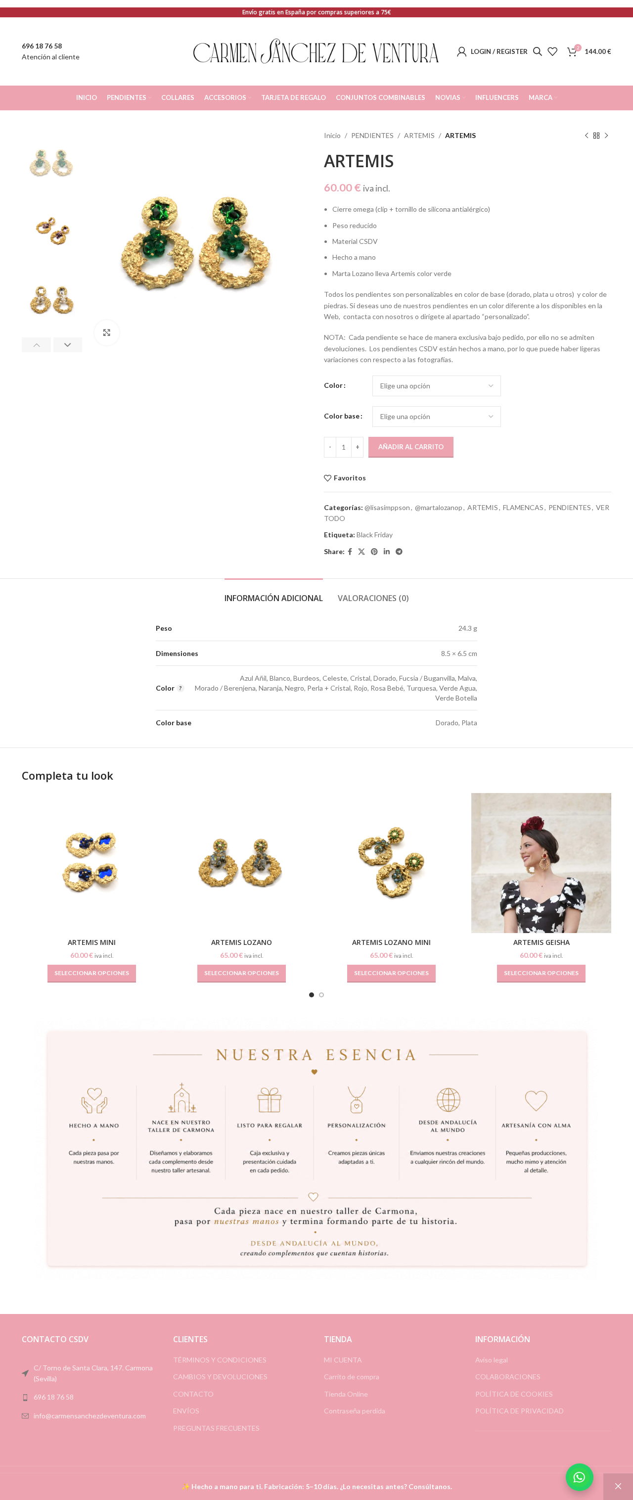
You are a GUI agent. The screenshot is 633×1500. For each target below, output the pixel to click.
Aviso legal (491, 1360)
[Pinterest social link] (374, 552)
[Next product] (606, 136)
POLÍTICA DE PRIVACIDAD (519, 1410)
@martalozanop (438, 507)
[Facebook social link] (350, 552)
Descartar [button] (618, 1486)
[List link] (90, 1397)
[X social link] (361, 552)
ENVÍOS (186, 1410)
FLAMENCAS (523, 507)
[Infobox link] (51, 52)
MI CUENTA (343, 1360)
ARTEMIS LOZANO (241, 942)
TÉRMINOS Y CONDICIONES (220, 1360)
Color (333, 385)
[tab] (274, 593)
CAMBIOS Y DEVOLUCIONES (220, 1376)
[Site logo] (316, 51)
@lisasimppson (387, 507)
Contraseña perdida (354, 1410)
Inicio (332, 135)
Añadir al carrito (411, 447)
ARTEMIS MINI (92, 942)
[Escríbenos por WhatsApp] (579, 1477)
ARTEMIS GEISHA (541, 942)
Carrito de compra (351, 1376)
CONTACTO (193, 1394)
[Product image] (92, 863)
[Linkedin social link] (387, 552)
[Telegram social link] (399, 552)
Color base (342, 416)
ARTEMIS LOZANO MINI (391, 942)
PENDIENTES (372, 135)
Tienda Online (346, 1394)
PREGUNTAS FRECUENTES (216, 1428)
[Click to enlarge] (106, 332)
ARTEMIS (419, 135)
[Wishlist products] (552, 51)
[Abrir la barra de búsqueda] (538, 51)
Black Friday (375, 534)
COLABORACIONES (508, 1376)
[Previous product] (586, 136)
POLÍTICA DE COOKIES (514, 1394)
